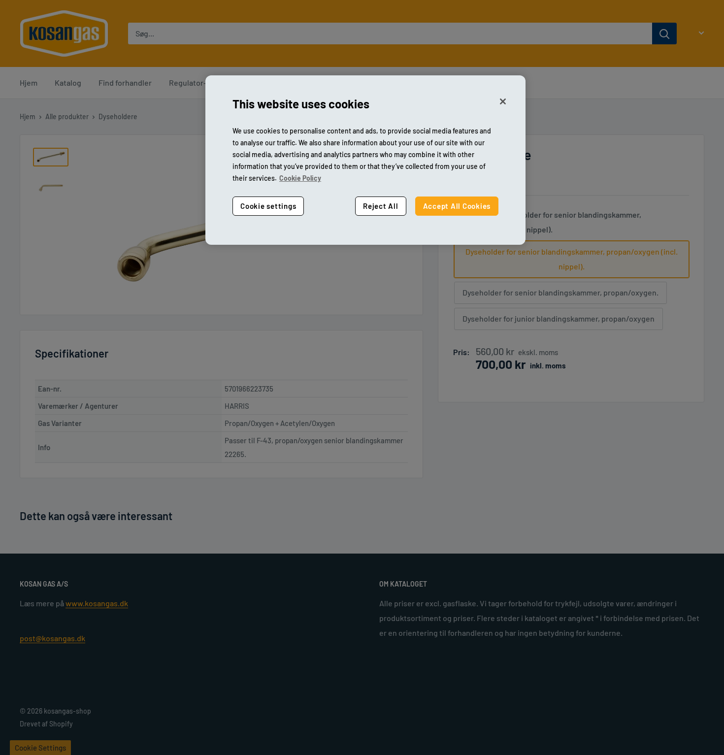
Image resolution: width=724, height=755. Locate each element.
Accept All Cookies (457, 206)
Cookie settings (268, 206)
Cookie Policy (300, 178)
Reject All (380, 206)
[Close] (502, 101)
